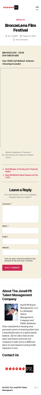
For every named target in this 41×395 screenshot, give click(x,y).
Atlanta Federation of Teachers (17, 152)
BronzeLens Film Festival (15, 155)
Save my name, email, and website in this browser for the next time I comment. (20, 260)
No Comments (22, 40)
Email (5, 237)
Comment (7, 204)
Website (5, 248)
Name (5, 226)
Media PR (20, 20)
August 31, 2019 (29, 36)
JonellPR (14, 36)
